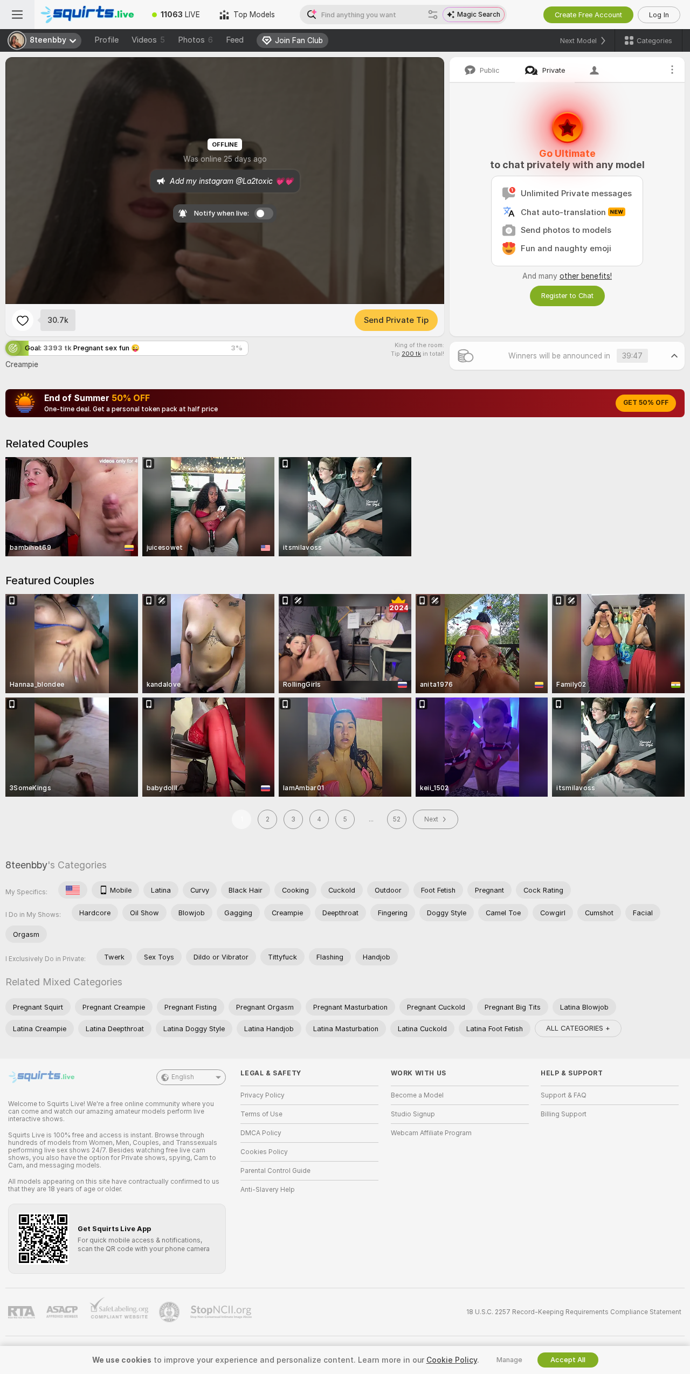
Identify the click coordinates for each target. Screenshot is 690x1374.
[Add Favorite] (22, 320)
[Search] (432, 14)
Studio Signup (413, 1114)
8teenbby (26, 865)
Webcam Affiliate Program (431, 1133)
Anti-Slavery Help (267, 1189)
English (182, 1077)
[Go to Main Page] (88, 14)
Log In (659, 15)
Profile (106, 40)
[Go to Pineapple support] (170, 1312)
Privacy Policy (262, 1095)
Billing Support (563, 1114)
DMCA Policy (260, 1133)
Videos (148, 40)
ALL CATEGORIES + (578, 1028)
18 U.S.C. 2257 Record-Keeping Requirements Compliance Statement (573, 1312)
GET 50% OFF (645, 402)
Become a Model (417, 1095)
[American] (72, 890)
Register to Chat (567, 296)
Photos (195, 40)
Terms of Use (261, 1114)
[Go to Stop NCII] (222, 1312)
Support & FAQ (563, 1095)
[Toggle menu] (17, 14)
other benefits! (586, 276)
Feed (235, 40)
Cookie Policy (451, 1360)
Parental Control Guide (275, 1171)
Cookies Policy (264, 1152)
